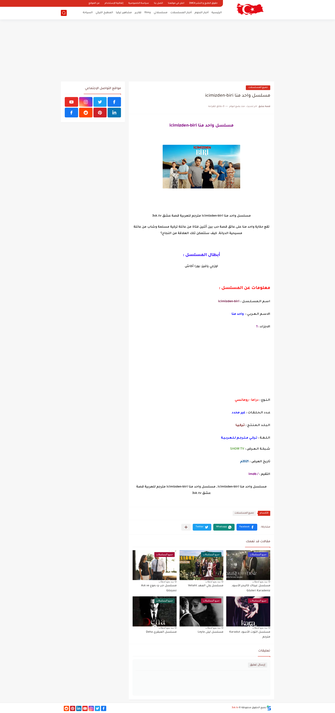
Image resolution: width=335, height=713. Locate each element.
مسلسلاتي (161, 12)
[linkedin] (114, 112)
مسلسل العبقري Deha (161, 632)
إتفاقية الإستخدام (114, 3)
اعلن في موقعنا (176, 3)
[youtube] (71, 102)
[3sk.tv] (249, 9)
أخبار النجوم (202, 12)
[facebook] (114, 102)
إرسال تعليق (257, 665)
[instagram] (85, 102)
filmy (147, 12)
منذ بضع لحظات (259, 581)
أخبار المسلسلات (181, 12)
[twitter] (100, 102)
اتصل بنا (158, 3)
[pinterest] (100, 112)
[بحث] (64, 13)
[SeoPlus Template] (269, 707)
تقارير (138, 12)
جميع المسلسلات (258, 87)
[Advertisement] (167, 50)
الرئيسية (217, 12)
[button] (247, 527)
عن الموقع (94, 3)
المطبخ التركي (104, 12)
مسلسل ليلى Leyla (210, 632)
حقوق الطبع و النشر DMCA (203, 3)
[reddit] (85, 112)
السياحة (88, 12)
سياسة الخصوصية (138, 3)
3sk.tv (235, 707)
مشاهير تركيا (124, 12)
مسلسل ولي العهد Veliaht (205, 585)
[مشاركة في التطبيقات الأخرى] (186, 527)
